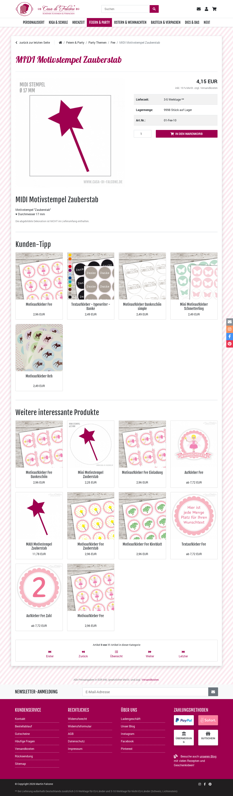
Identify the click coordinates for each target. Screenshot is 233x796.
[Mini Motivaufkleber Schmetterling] (194, 276)
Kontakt (20, 719)
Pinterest (127, 749)
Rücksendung (24, 756)
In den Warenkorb (189, 134)
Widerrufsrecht (77, 719)
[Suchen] (154, 9)
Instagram (127, 734)
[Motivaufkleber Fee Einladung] (142, 444)
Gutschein (208, 738)
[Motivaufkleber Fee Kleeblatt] (142, 515)
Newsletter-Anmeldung (36, 692)
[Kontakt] (229, 322)
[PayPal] (183, 720)
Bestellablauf (23, 726)
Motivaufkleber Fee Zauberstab (91, 546)
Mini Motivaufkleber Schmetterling (194, 306)
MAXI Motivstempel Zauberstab (39, 546)
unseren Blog (208, 756)
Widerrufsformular (79, 726)
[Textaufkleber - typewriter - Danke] (90, 276)
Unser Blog (128, 726)
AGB (71, 734)
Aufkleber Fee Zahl (39, 616)
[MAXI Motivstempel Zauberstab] (39, 515)
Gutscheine (22, 734)
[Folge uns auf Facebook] (205, 784)
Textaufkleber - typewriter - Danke (90, 306)
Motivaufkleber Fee (39, 304)
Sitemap (20, 764)
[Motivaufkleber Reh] (39, 347)
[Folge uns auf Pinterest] (210, 784)
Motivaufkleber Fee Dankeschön (39, 474)
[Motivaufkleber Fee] (39, 276)
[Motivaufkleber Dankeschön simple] (142, 276)
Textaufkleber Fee (194, 544)
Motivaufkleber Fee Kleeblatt (142, 544)
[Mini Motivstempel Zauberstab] (90, 444)
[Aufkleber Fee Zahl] (39, 587)
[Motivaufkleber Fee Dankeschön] (39, 444)
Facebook (127, 741)
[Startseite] (60, 42)
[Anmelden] (213, 691)
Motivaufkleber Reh (39, 376)
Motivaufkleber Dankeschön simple (142, 306)
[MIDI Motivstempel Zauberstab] (70, 132)
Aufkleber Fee (194, 472)
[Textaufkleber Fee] (194, 515)
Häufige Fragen (25, 741)
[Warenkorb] (214, 9)
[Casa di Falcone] (47, 8)
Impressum (75, 749)
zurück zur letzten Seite (34, 42)
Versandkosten (209, 88)
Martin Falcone (44, 784)
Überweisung (184, 740)
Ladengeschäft (131, 719)
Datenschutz (76, 741)
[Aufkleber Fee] (194, 444)
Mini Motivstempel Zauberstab (90, 474)
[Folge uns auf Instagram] (199, 784)
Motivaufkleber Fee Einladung (142, 472)
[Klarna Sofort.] (208, 720)
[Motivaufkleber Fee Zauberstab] (90, 515)
